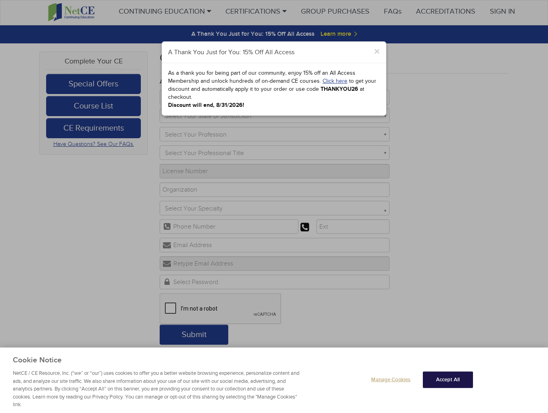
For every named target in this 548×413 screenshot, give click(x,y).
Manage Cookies (390, 379)
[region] (274, 380)
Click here (335, 81)
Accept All (448, 379)
